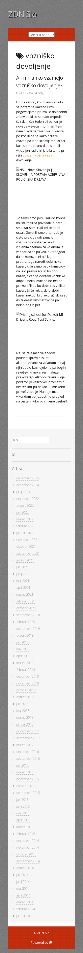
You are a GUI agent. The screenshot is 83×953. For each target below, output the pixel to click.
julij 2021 (22, 567)
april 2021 (23, 587)
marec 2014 (24, 902)
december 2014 (27, 840)
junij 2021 (23, 574)
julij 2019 (22, 642)
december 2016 (27, 751)
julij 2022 (22, 512)
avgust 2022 (25, 505)
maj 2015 (22, 813)
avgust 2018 (25, 697)
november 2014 (27, 847)
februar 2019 (25, 669)
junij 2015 (23, 806)
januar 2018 (24, 724)
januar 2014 (24, 916)
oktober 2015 (26, 786)
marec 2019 (24, 663)
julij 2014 (22, 875)
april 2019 (23, 656)
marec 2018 (24, 717)
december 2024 (27, 485)
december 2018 (27, 676)
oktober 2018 (26, 690)
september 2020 (28, 615)
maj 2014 (22, 888)
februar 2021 (25, 601)
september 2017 (28, 738)
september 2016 (28, 758)
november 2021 (27, 539)
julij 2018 (22, 704)
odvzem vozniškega (37, 155)
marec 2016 (24, 772)
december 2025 (27, 478)
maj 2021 (22, 580)
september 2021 (28, 553)
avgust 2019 (25, 635)
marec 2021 (24, 594)
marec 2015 (24, 827)
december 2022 (27, 498)
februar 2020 (25, 622)
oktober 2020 (26, 608)
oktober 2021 (26, 546)
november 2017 (27, 731)
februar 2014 (25, 909)
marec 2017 (24, 745)
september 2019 (28, 628)
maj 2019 (22, 649)
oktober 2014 (26, 854)
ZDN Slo (22, 14)
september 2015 (28, 792)
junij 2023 (23, 492)
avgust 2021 (25, 560)
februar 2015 (25, 834)
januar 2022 (24, 533)
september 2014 (28, 861)
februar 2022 (25, 526)
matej (41, 93)
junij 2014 (23, 881)
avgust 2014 (25, 868)
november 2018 (27, 683)
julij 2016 (22, 765)
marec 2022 (24, 519)
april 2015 (23, 820)
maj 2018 (22, 710)
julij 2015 (22, 799)
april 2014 (23, 895)
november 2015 (27, 779)
